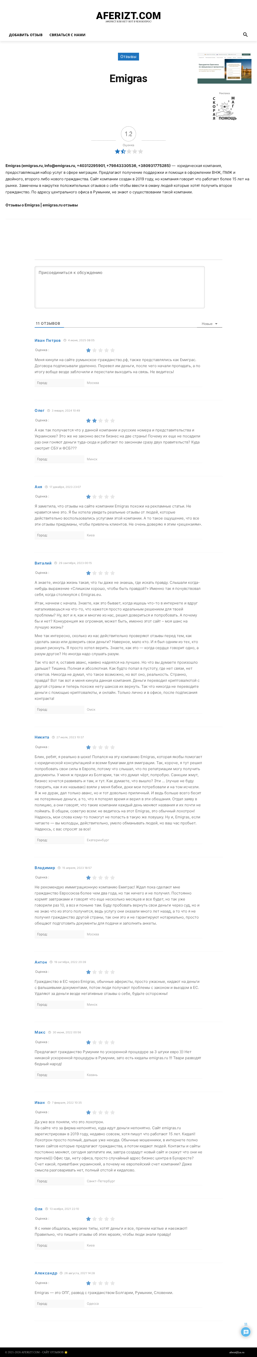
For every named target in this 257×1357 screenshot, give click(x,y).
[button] (245, 35)
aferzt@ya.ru (236, 1352)
